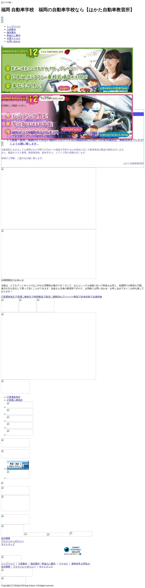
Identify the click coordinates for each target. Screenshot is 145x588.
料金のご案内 (13, 35)
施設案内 (11, 32)
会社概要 (5, 538)
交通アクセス (13, 38)
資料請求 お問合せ (80, 563)
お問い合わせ (13, 41)
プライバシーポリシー (12, 541)
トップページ (13, 26)
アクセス (63, 563)
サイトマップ (8, 544)
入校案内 (11, 29)
